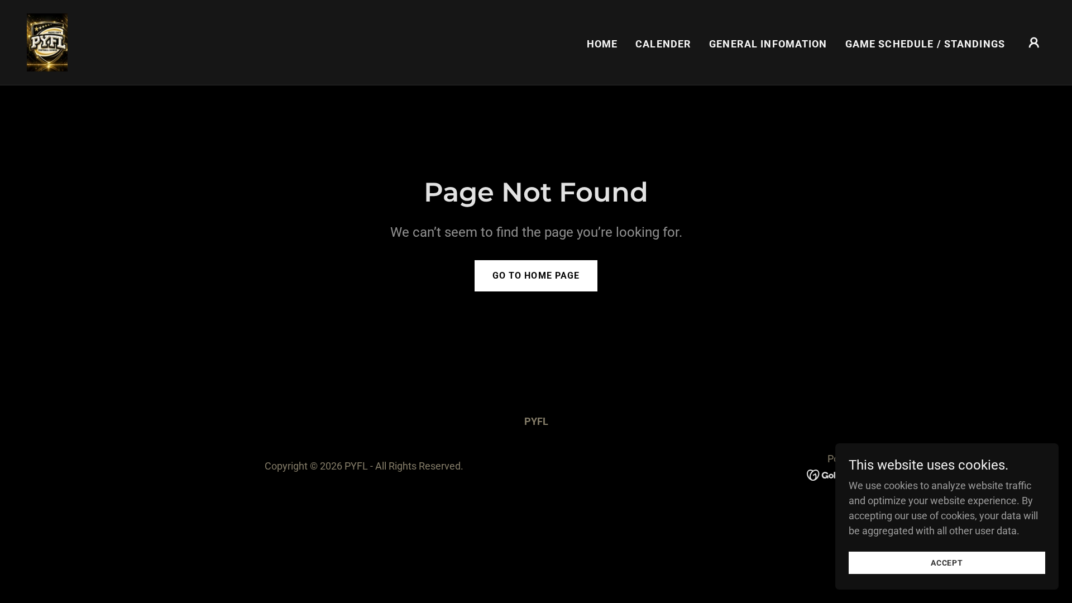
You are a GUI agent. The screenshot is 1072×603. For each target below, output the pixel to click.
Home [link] (602, 44)
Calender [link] (663, 44)
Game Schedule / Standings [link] (925, 44)
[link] (47, 41)
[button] (1034, 42)
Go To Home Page (535, 275)
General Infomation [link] (768, 44)
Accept (947, 562)
